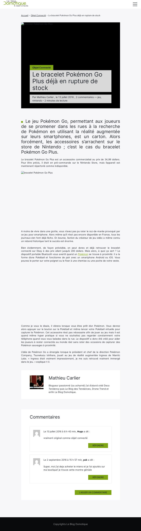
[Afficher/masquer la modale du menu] (135, 4)
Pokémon (83, 254)
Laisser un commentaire (93, 492)
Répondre (98, 445)
